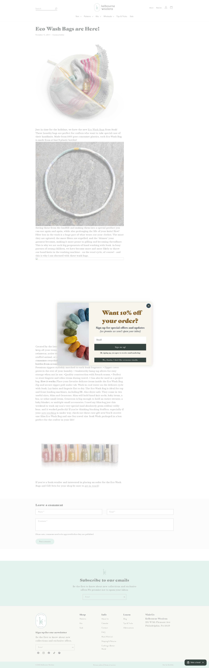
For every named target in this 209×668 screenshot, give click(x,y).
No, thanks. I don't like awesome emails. (120, 360)
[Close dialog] (148, 306)
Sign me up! (120, 347)
